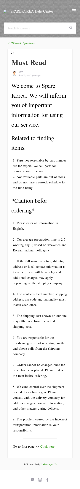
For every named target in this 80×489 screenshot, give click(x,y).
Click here (47, 446)
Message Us (50, 464)
